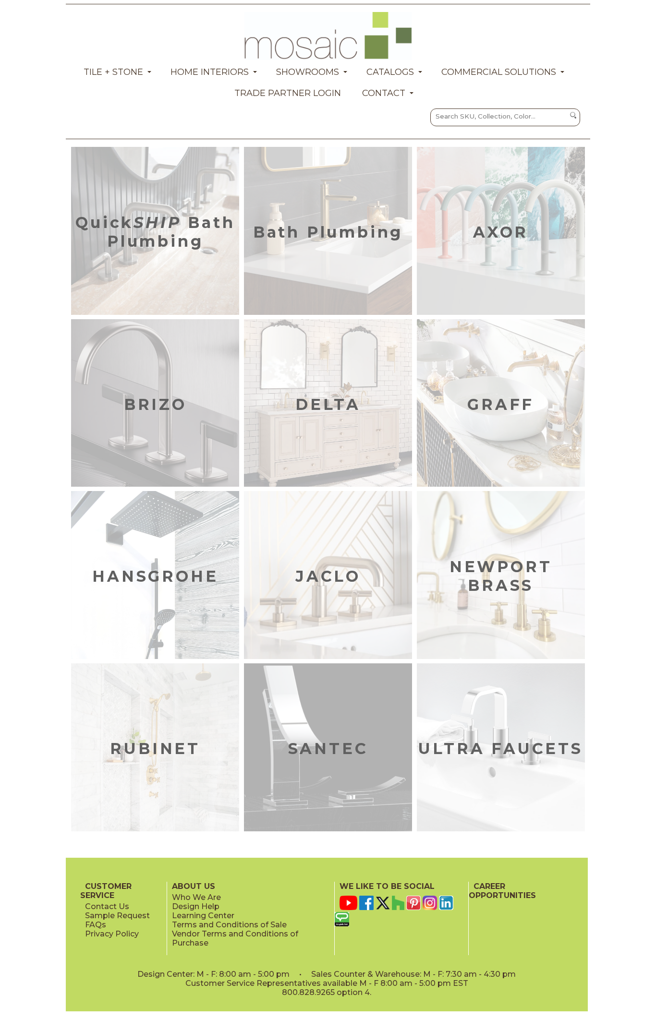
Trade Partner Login (287, 93)
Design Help (195, 906)
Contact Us (107, 906)
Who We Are (196, 897)
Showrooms (307, 72)
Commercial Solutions (498, 72)
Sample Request (117, 915)
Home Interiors (209, 72)
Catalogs (390, 72)
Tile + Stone (113, 72)
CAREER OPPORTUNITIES (502, 891)
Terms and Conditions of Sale (229, 924)
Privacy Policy (112, 933)
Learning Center (203, 915)
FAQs (95, 924)
